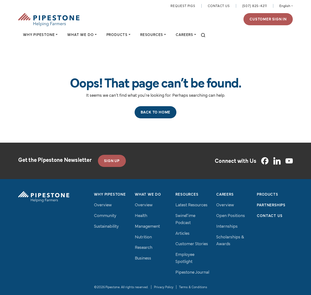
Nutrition (143, 237)
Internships (227, 227)
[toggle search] (203, 35)
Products (267, 195)
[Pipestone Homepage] (43, 196)
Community (105, 216)
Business (143, 258)
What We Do (148, 195)
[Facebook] (264, 161)
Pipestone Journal (192, 272)
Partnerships (271, 205)
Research (143, 248)
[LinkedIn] (277, 161)
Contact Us (219, 6)
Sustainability (106, 227)
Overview (103, 205)
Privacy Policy (163, 287)
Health (141, 216)
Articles (182, 234)
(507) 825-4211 (254, 6)
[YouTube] (289, 161)
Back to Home (156, 112)
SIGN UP (112, 161)
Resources (186, 195)
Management (147, 227)
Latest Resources (191, 205)
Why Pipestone (110, 195)
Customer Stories (191, 244)
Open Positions (230, 216)
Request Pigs (183, 6)
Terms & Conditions (193, 287)
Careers (225, 195)
